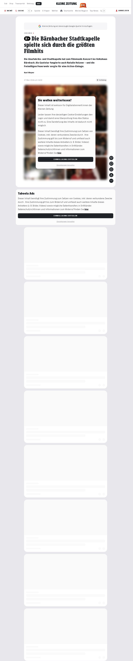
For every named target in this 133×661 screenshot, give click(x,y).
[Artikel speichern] (111, 169)
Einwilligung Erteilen (65, 159)
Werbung (30, 3)
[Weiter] (104, 11)
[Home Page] (66, 3)
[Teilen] (111, 175)
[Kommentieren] (111, 164)
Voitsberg (102, 80)
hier (59, 153)
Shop (11, 3)
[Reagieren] (111, 158)
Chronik (28, 33)
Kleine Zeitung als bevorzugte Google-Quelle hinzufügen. (67, 26)
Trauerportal (20, 3)
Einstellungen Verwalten (66, 165)
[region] (66, 10)
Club (5, 3)
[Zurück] (29, 11)
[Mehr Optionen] (111, 181)
